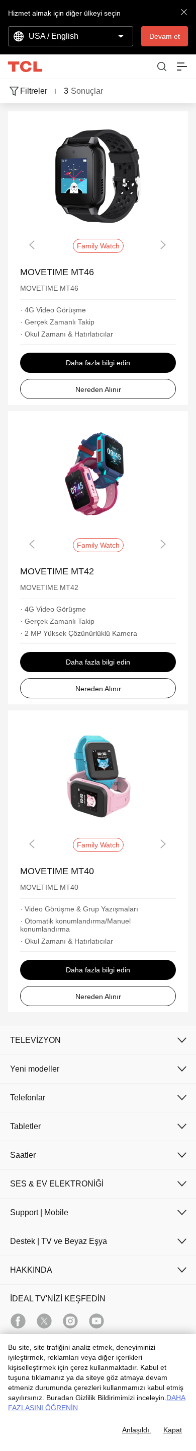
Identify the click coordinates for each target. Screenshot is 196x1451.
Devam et (164, 36)
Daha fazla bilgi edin (98, 363)
